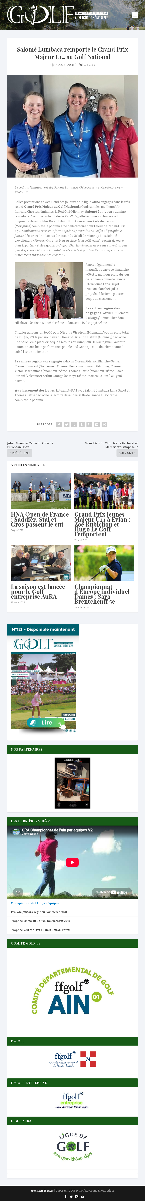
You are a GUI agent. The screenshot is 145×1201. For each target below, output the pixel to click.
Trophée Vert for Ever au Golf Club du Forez (40, 930)
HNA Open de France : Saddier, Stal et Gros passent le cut (40, 519)
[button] (72, 783)
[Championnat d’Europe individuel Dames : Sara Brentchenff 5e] (104, 563)
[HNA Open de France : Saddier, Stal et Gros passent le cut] (41, 491)
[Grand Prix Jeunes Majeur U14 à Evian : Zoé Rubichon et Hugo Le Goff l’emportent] (104, 491)
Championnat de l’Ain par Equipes (35, 903)
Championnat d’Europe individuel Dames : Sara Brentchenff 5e (102, 593)
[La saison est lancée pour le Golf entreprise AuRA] (41, 563)
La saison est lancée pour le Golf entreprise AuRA (38, 591)
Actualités (74, 65)
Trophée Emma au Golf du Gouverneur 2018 (40, 921)
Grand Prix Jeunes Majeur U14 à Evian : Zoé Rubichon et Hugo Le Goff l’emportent (102, 524)
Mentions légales (42, 1190)
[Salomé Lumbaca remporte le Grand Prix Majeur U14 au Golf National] (72, 126)
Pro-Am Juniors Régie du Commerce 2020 (39, 912)
